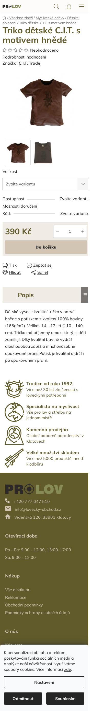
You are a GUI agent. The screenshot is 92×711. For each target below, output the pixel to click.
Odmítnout (23, 698)
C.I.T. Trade (29, 63)
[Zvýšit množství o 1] (83, 231)
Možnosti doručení (20, 206)
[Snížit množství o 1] (57, 231)
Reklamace (15, 597)
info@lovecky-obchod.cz (38, 509)
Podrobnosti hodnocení (24, 57)
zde (67, 669)
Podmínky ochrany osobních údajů (37, 612)
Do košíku (46, 247)
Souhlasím (65, 698)
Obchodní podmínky (24, 604)
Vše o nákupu (17, 589)
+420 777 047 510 (32, 501)
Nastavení (44, 682)
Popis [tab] (26, 295)
